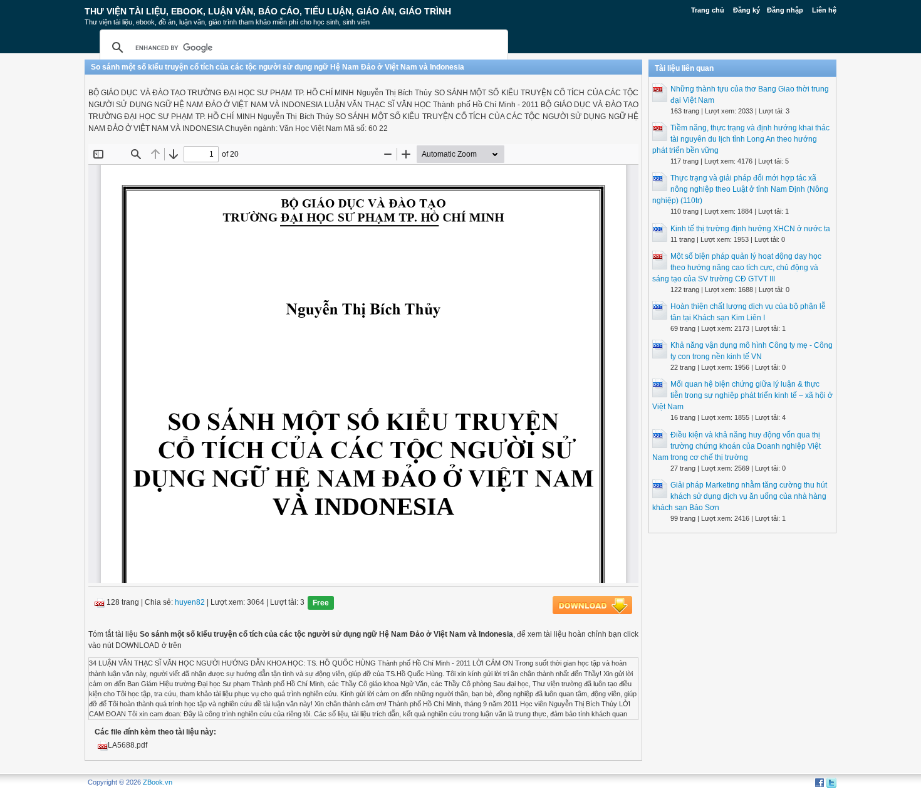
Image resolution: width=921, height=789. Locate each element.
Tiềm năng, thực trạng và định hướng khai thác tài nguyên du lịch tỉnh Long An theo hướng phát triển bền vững (741, 139)
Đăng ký (746, 10)
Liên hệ (824, 10)
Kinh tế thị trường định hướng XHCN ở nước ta (750, 228)
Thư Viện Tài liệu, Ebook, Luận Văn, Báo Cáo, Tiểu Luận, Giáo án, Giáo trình (268, 11)
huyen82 (190, 602)
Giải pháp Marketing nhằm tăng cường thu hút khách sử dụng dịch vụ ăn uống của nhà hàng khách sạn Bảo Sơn (739, 496)
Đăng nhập (785, 10)
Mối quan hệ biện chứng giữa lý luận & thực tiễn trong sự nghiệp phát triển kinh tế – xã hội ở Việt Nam (742, 395)
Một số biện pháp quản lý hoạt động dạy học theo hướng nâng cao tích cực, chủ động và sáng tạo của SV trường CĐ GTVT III (736, 267)
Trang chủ (707, 10)
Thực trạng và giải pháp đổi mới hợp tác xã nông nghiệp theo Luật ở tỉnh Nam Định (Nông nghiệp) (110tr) (740, 189)
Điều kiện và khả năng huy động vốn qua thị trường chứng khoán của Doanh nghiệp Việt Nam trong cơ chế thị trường (736, 446)
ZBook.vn (157, 782)
